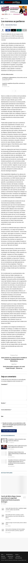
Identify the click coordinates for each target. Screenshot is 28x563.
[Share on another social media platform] (24, 30)
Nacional (3, 556)
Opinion (6, 18)
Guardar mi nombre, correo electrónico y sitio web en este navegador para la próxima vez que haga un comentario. (14, 425)
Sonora (16, 554)
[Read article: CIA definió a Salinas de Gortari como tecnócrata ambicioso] (4, 440)
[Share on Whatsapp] (19, 30)
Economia (18, 556)
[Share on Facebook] (8, 30)
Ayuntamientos (9, 554)
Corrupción (3, 558)
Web (2, 416)
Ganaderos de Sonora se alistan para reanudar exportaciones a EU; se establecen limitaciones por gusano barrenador (16, 462)
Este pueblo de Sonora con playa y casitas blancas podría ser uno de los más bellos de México (15, 516)
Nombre (3, 403)
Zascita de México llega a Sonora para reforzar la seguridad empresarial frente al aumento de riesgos (11, 499)
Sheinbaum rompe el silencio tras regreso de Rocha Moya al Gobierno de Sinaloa (17, 453)
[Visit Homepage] (12, 2)
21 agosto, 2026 (6, 86)
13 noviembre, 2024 (7, 27)
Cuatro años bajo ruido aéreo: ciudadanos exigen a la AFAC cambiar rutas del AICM (16, 509)
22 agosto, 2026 (6, 80)
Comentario (4, 384)
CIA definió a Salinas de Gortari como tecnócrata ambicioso (17, 439)
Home (2, 18)
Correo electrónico (6, 409)
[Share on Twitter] (13, 30)
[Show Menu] (2, 2)
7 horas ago (11, 442)
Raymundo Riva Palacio (11, 24)
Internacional (10, 556)
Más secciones (18, 558)
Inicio (2, 554)
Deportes (11, 558)
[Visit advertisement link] (14, 12)
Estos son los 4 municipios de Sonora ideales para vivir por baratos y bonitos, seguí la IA (15, 529)
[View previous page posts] (13, 91)
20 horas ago (11, 466)
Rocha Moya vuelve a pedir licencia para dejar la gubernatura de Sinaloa (17, 446)
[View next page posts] (15, 91)
